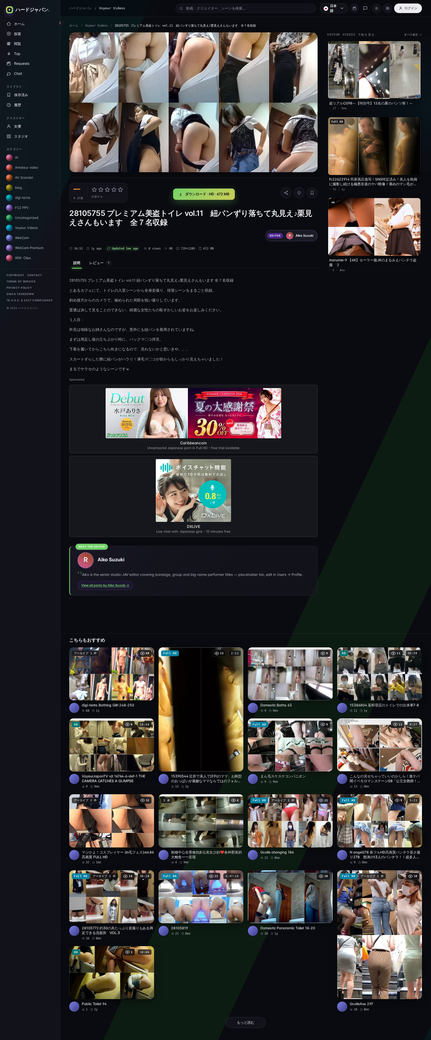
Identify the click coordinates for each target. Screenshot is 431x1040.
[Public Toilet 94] (111, 979)
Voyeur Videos (96, 25)
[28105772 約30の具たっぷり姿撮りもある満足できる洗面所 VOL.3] (111, 905)
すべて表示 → (412, 34)
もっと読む (245, 1022)
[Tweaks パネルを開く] (387, 8)
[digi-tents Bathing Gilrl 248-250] (111, 680)
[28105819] (201, 903)
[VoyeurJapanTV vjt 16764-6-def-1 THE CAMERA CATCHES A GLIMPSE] (111, 753)
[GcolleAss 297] (379, 941)
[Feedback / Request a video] (365, 8)
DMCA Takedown (20, 294)
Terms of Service (21, 281)
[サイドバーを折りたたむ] (60, 23)
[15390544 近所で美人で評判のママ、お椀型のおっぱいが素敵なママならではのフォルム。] (201, 718)
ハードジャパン (80, 8)
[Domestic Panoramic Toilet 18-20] (290, 903)
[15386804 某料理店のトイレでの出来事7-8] (379, 680)
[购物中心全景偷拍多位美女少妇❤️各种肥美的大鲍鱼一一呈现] (201, 829)
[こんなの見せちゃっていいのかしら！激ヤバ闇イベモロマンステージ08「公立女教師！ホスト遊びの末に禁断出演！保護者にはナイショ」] (379, 753)
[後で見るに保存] (147, 653)
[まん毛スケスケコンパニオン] (290, 751)
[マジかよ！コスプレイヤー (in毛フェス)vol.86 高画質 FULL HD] (111, 829)
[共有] (286, 192)
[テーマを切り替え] (376, 8)
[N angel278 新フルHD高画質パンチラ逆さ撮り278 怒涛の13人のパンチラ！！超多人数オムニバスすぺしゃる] (379, 829)
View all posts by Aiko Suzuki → (105, 585)
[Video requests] (354, 8)
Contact (34, 275)
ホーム (73, 25)
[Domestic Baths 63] (290, 680)
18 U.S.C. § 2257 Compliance (30, 300)
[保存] (312, 192)
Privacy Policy (19, 287)
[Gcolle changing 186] (290, 827)
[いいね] (299, 192)
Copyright (15, 275)
